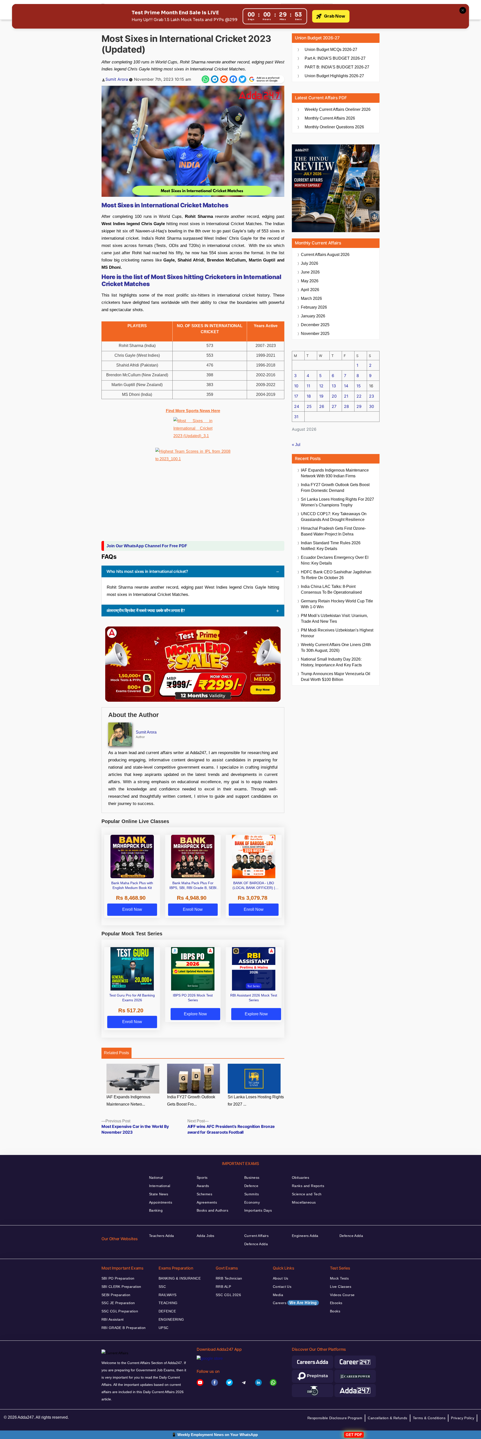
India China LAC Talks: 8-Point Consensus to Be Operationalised (331, 589)
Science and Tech (307, 1194)
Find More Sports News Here (193, 411)
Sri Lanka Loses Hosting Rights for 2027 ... (256, 1100)
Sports (202, 1178)
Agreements (207, 1202)
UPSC (164, 1328)
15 (358, 385)
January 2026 (313, 316)
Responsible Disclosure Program (335, 1418)
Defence (251, 1186)
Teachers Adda (161, 1236)
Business (251, 1178)
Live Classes (340, 1287)
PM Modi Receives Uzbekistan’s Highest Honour (337, 633)
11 (308, 385)
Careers (295, 1303)
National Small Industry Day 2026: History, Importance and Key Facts (331, 662)
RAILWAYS (167, 1295)
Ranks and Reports (308, 1186)
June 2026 (310, 272)
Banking (156, 1210)
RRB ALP (223, 1287)
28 (346, 406)
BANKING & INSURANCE (180, 1278)
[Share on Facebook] (233, 79)
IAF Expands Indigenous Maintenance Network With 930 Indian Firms (335, 473)
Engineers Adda (305, 1236)
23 (371, 396)
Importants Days (258, 1210)
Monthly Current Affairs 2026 (330, 118)
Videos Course (342, 1295)
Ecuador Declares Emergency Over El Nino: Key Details (335, 560)
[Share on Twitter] (242, 79)
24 (296, 406)
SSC (162, 1287)
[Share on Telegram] (214, 79)
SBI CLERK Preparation (121, 1287)
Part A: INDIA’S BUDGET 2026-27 (335, 58)
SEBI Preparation (116, 1295)
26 (321, 406)
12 (321, 385)
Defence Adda (256, 1244)
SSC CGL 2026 (228, 1295)
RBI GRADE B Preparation (123, 1328)
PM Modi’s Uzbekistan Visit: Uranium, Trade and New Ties (334, 618)
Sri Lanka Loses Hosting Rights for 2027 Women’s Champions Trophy (337, 502)
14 (346, 385)
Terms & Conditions (429, 1418)
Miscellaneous (304, 1202)
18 (309, 396)
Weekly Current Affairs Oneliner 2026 (338, 109)
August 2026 (325, 254)
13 (334, 385)
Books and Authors (212, 1210)
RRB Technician (229, 1278)
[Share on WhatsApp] (205, 79)
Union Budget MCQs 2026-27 (331, 49)
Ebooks (336, 1303)
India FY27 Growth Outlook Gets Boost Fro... (191, 1100)
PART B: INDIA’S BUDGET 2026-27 (337, 67)
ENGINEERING (171, 1319)
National (156, 1178)
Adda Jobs (205, 1236)
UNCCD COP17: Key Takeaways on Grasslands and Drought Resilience (334, 517)
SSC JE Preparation (118, 1303)
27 (334, 406)
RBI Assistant (112, 1319)
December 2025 (315, 325)
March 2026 (311, 298)
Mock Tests (339, 1278)
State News (158, 1194)
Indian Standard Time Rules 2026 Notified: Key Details (330, 546)
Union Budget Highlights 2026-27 (334, 76)
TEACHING (168, 1303)
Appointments (160, 1202)
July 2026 (309, 263)
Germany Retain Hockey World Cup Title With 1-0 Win (337, 604)
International (159, 1186)
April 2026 (310, 290)
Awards (203, 1186)
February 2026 (314, 307)
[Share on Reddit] (224, 79)
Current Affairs (256, 1236)
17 (296, 396)
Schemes (204, 1194)
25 (309, 406)
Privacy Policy (462, 1418)
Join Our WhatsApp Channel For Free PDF (146, 546)
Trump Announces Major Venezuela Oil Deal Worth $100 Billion (335, 677)
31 (296, 416)
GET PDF (354, 1434)
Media (278, 1295)
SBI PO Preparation (118, 1278)
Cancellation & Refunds (387, 1418)
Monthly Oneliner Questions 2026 (334, 127)
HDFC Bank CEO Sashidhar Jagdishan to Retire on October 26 (336, 575)
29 (359, 406)
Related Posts (116, 1053)
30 (371, 406)
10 (296, 385)
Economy (252, 1202)
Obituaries (300, 1178)
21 (346, 396)
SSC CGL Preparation (119, 1311)
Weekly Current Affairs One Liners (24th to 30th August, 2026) (336, 648)
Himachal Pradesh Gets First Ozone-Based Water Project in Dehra (333, 531)
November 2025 (315, 333)
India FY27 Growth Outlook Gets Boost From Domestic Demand (335, 488)
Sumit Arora (116, 79)
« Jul (296, 444)
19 (321, 396)
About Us (280, 1278)
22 (359, 396)
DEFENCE (167, 1311)
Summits (251, 1194)
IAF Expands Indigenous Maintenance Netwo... (128, 1100)
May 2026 (309, 281)
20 (334, 396)
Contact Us (282, 1287)
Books (335, 1311)
